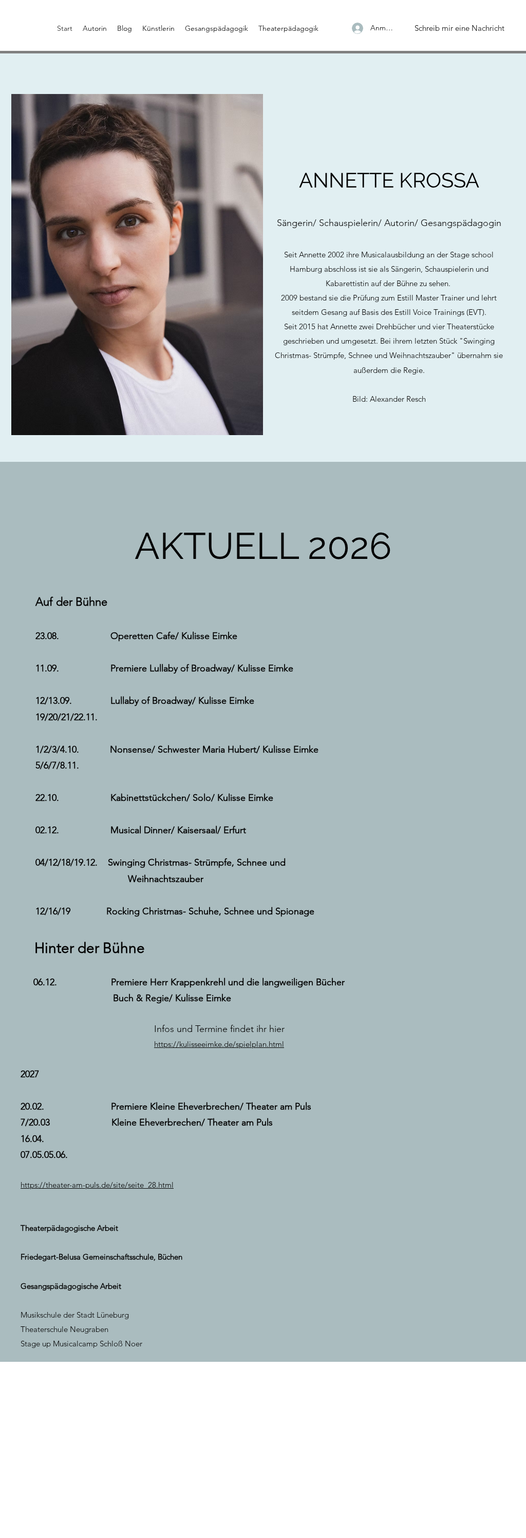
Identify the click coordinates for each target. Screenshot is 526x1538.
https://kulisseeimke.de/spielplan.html (219, 1044)
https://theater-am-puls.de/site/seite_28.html (97, 1185)
